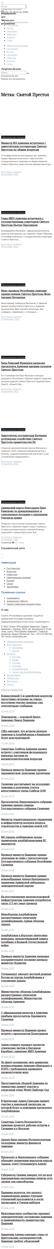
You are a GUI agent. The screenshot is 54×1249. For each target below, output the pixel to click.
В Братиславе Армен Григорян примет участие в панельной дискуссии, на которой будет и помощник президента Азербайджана (26, 1106)
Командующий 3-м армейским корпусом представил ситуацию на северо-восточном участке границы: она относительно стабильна (26, 700)
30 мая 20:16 (7, 849)
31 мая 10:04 (7, 743)
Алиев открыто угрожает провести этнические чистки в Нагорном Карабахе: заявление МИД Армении (23, 1048)
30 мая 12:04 (7, 930)
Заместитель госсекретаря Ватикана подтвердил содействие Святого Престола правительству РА (24, 439)
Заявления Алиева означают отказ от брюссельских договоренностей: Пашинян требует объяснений (24, 1238)
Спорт (10, 40)
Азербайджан (20, 669)
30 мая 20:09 (7, 870)
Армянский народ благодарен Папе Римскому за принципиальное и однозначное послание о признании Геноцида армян (24, 512)
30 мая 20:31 (7, 764)
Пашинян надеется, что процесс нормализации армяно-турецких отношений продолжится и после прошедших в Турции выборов (22, 1197)
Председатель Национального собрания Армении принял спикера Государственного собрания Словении (26, 805)
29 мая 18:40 (7, 1095)
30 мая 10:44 (7, 1007)
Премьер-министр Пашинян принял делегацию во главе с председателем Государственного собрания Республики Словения (26, 859)
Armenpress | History (17, 601)
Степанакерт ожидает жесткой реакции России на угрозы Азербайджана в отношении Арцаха (26, 977)
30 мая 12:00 (7, 968)
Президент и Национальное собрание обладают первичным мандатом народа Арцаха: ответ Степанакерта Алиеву (26, 1160)
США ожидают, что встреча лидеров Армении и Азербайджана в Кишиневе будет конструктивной (25, 734)
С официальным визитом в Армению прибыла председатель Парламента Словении (24, 1016)
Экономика (12, 31)
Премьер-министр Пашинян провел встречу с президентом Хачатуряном (24, 1032)
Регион (10, 28)
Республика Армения (11, 172)
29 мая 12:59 (7, 1208)
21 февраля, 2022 (10, 319)
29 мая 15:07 (7, 1151)
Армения (17, 647)
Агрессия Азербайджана (26, 672)
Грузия (16, 662)
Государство (12, 48)
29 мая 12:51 (7, 1229)
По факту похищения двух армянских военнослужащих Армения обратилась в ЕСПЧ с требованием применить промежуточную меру (26, 1067)
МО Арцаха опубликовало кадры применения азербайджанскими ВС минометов (23, 840)
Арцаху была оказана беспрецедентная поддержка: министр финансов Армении (26, 1143)
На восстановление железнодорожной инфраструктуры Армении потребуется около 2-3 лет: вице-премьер (26, 900)
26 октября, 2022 (9, 174)
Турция (16, 666)
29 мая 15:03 (7, 1169)
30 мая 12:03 (7, 951)
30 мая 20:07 (7, 891)
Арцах (15, 650)
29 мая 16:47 (7, 1134)
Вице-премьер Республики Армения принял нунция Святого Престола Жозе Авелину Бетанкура (26, 294)
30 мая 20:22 (7, 814)
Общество (11, 34)
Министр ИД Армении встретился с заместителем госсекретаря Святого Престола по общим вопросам (24, 146)
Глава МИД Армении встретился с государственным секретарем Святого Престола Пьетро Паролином (25, 222)
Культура (11, 37)
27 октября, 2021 (9, 464)
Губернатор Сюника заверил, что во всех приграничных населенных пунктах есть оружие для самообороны (26, 1178)
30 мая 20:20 (7, 831)
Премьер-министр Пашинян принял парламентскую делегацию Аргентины (25, 771)
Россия (16, 656)
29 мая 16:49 (7, 1116)
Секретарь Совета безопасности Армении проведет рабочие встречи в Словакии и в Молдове (25, 1125)
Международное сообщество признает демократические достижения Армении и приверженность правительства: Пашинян (26, 1218)
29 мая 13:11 (7, 1187)
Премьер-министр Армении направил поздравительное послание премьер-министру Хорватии (25, 960)
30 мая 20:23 (7, 796)
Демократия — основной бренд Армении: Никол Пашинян (20, 718)
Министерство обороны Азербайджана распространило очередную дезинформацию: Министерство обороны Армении (26, 996)
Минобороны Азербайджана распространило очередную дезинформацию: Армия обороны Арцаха (22, 919)
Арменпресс (13, 597)
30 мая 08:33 (7, 1056)
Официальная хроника (17, 45)
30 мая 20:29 (7, 778)
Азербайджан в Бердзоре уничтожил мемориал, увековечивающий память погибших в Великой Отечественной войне (24, 940)
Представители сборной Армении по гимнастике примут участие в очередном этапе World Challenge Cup (25, 1086)
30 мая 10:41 (7, 1024)
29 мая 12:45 (7, 1246)
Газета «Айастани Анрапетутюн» (24, 604)
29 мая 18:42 (7, 1078)
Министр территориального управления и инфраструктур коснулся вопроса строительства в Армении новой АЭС (26, 823)
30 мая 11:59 (7, 986)
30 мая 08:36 (7, 1039)
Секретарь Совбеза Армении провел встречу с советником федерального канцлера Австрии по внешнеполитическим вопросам (24, 753)
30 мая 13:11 (7, 909)
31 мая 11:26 (7, 725)
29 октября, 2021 (9, 391)
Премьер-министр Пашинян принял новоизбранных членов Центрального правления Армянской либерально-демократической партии (25, 880)
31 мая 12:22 (7, 711)
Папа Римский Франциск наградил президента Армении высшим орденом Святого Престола (26, 366)
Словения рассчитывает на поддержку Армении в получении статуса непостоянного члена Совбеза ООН (25, 787)
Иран (15, 659)
